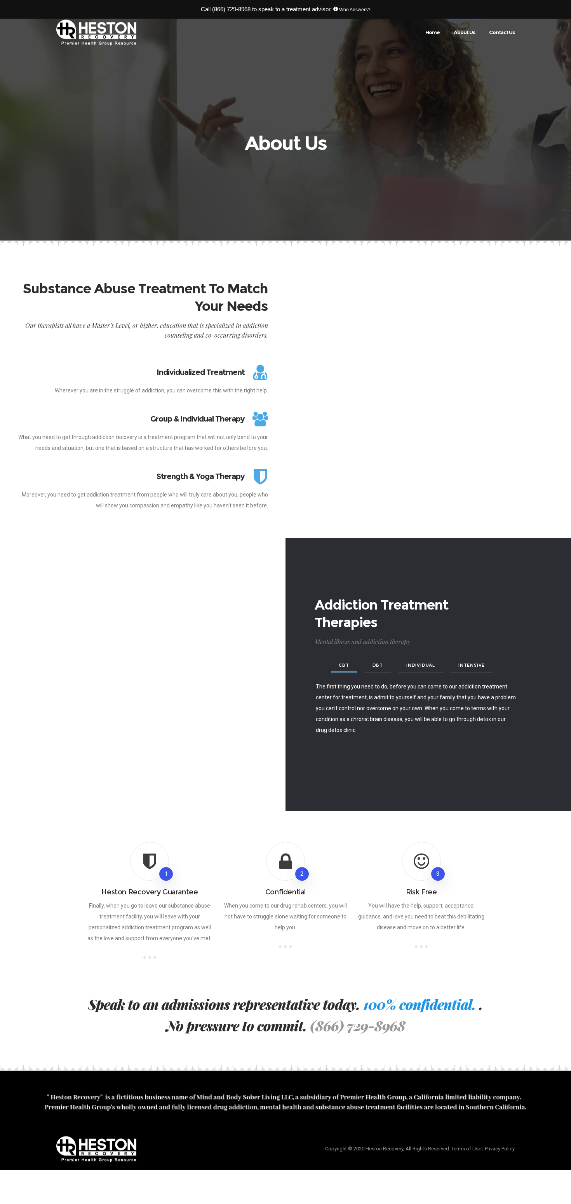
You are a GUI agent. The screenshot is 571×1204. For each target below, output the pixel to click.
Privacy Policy (500, 1149)
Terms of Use (466, 1149)
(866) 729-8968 (231, 9)
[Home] (169, 1149)
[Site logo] (96, 32)
